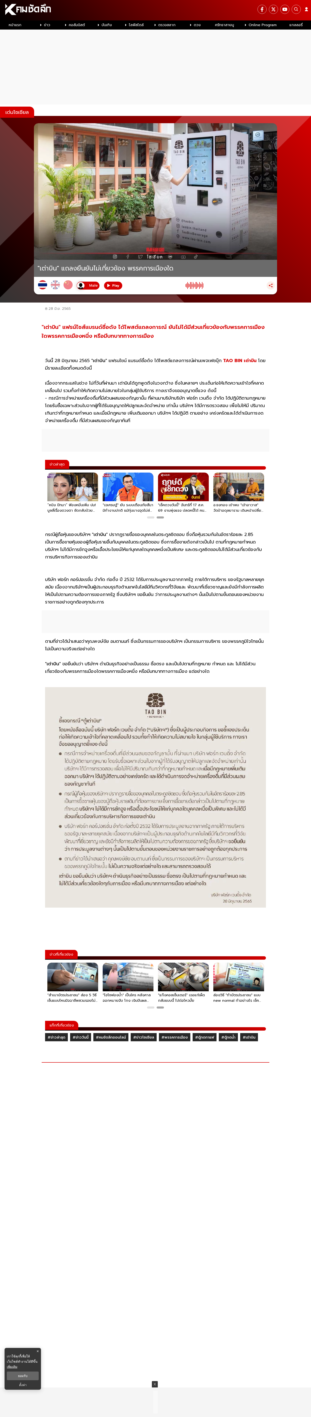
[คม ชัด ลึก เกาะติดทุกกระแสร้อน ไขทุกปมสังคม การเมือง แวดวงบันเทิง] (155, 10)
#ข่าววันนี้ (81, 1037)
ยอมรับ (23, 1376)
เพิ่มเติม (12, 1366)
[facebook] (262, 9)
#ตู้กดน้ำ (228, 1037)
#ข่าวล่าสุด (56, 1037)
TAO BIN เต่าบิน (240, 360)
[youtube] (284, 9)
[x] (273, 9)
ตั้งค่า (23, 1385)
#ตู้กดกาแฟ (204, 1037)
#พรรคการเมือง (174, 1037)
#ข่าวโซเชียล (143, 1037)
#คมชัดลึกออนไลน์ (111, 1037)
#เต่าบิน (249, 1037)
